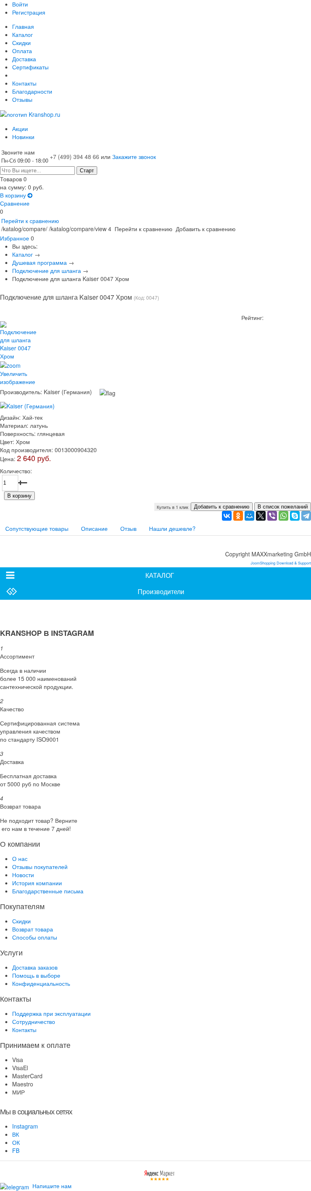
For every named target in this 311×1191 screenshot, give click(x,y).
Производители (161, 591)
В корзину (14, 195)
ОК (16, 1142)
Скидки (21, 43)
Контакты (24, 83)
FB (15, 1150)
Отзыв (128, 528)
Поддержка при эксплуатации (51, 1013)
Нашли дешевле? (172, 528)
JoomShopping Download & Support (281, 563)
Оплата (22, 51)
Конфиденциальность (41, 983)
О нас (20, 858)
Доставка (24, 59)
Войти (20, 4)
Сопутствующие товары (36, 528)
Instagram (25, 1126)
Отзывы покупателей (40, 867)
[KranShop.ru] (30, 113)
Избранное (14, 238)
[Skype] (295, 516)
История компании (37, 883)
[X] (261, 516)
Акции (20, 128)
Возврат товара (32, 929)
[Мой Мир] (249, 516)
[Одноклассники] (238, 516)
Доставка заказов (35, 967)
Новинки (23, 137)
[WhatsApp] (283, 516)
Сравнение (15, 203)
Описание (94, 528)
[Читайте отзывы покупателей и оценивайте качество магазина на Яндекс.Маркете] (159, 1174)
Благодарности (32, 91)
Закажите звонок (134, 156)
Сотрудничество (33, 1021)
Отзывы (22, 99)
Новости (23, 875)
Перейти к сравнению (30, 221)
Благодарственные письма (47, 891)
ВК (15, 1134)
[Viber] (272, 516)
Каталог (22, 34)
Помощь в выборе (36, 975)
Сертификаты (30, 67)
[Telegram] (306, 516)
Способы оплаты (34, 937)
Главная (23, 26)
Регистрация (28, 12)
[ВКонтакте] (227, 516)
